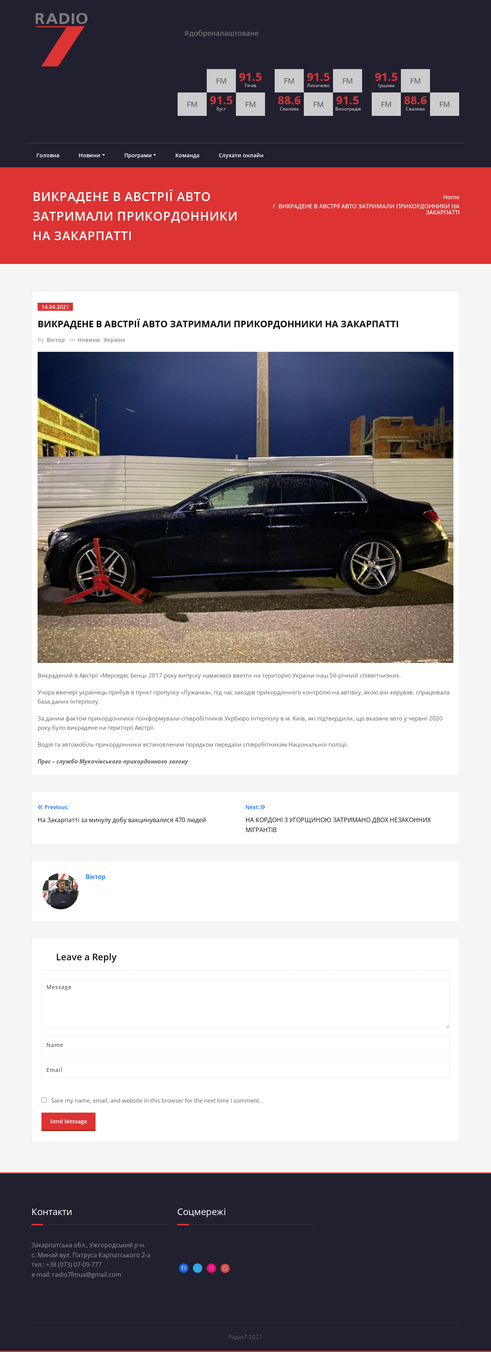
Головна (47, 155)
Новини (90, 155)
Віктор (55, 339)
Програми (138, 155)
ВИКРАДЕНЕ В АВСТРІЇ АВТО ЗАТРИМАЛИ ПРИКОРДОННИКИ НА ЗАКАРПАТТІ (369, 209)
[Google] (225, 1268)
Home (451, 197)
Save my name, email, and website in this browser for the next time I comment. (155, 1100)
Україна (114, 339)
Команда (187, 155)
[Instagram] (211, 1268)
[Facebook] (183, 1268)
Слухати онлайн (241, 155)
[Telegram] (197, 1268)
